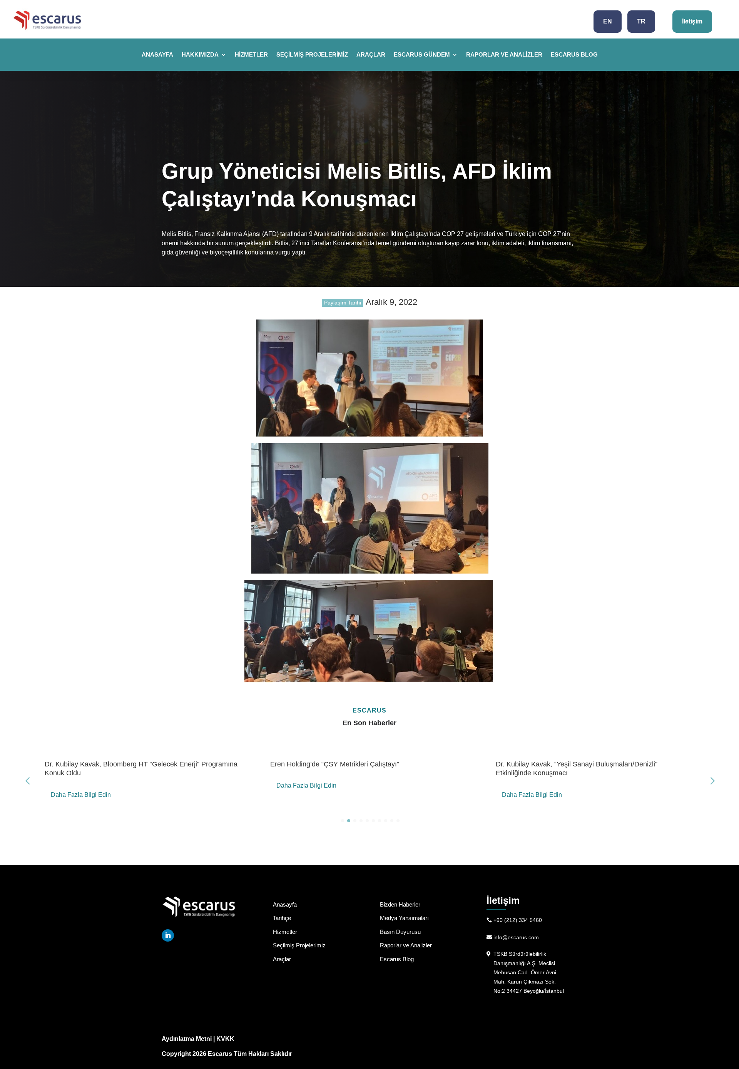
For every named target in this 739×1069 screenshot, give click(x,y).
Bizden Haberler (400, 904)
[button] (711, 780)
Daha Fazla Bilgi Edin (81, 794)
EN (607, 21)
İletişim (692, 21)
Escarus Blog (574, 55)
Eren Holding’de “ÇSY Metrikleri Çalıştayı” (334, 764)
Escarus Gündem (422, 55)
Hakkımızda (200, 55)
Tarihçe (282, 918)
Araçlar (370, 55)
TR (641, 21)
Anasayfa (157, 55)
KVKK (225, 1039)
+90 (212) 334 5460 (517, 920)
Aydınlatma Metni (187, 1039)
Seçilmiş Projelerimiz (312, 55)
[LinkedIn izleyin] (168, 935)
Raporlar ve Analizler (504, 55)
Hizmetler (251, 55)
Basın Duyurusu (400, 931)
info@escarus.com (516, 937)
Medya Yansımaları (404, 918)
